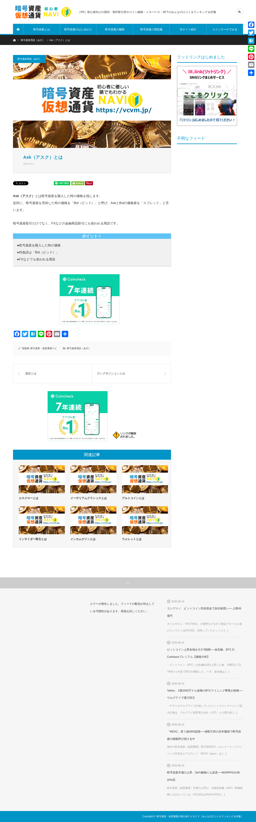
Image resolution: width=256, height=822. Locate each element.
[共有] (251, 73)
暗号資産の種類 (115, 29)
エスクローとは (28, 498)
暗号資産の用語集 (151, 29)
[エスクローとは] (42, 479)
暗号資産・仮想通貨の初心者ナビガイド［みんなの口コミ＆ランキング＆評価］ (200, 816)
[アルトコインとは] (145, 479)
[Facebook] (251, 25)
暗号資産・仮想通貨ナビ (43, 348)
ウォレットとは (132, 539)
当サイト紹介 (188, 29)
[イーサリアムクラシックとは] (93, 479)
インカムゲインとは (83, 539)
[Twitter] (251, 33)
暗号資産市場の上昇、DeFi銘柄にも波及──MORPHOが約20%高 (203, 776)
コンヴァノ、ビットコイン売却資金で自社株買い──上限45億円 (204, 612)
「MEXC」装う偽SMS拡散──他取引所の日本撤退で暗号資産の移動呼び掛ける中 (204, 735)
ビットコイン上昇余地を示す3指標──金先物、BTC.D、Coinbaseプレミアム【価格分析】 (202, 653)
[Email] (251, 65)
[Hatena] (251, 41)
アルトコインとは (133, 498)
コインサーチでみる (224, 29)
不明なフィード (191, 138)
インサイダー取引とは (33, 539)
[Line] (251, 49)
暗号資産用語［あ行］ (29, 59)
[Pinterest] (251, 57)
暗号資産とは (41, 29)
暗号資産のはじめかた (78, 29)
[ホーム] (18, 29)
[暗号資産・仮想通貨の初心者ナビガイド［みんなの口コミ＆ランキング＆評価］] (43, 12)
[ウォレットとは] (145, 520)
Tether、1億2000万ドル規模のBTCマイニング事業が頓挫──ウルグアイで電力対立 (205, 694)
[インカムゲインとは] (93, 520)
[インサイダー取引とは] (42, 520)
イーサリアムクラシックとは (88, 498)
